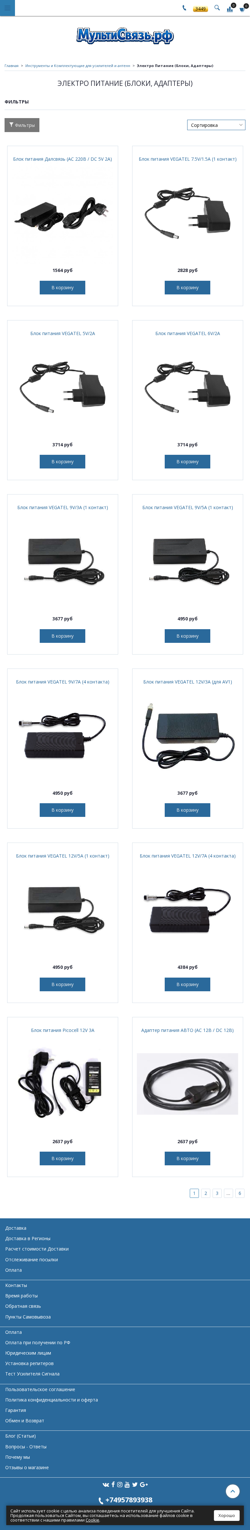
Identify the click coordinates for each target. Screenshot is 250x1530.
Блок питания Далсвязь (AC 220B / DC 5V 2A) (62, 159)
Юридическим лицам (28, 1353)
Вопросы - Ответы (26, 1446)
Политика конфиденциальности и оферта (51, 1400)
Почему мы (17, 1457)
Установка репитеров (29, 1363)
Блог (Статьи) (20, 1436)
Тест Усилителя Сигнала (32, 1374)
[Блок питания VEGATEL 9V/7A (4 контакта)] (62, 735)
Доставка (15, 1228)
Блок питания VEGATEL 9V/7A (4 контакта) (62, 682)
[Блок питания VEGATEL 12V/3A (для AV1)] (187, 735)
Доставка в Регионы (27, 1238)
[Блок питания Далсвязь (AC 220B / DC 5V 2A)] (62, 213)
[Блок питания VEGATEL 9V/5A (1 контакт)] (187, 561)
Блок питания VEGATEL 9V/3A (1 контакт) (62, 507)
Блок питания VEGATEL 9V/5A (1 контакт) (187, 507)
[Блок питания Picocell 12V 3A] (62, 1084)
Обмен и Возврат (24, 1420)
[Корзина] (242, 9)
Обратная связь (23, 1306)
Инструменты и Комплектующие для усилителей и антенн (77, 65)
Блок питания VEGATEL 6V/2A (187, 333)
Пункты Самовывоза (28, 1317)
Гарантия (15, 1410)
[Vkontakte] (106, 1484)
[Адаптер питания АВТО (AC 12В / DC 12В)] (187, 1084)
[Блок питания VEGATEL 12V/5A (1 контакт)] (62, 909)
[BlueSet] (125, 34)
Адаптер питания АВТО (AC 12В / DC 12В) (187, 1030)
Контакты (16, 1285)
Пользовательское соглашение (40, 1389)
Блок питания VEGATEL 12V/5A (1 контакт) (62, 856)
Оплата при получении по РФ (37, 1342)
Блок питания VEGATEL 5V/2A (62, 333)
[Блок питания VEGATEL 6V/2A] (187, 387)
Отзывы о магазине (27, 1467)
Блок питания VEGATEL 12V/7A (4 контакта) (188, 856)
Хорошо (226, 1515)
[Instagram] (119, 1484)
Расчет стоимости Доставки (37, 1249)
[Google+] (144, 1484)
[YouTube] (127, 1484)
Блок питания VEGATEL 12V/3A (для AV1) (187, 682)
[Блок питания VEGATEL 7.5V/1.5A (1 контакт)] (187, 213)
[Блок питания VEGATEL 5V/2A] (62, 387)
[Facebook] (113, 1484)
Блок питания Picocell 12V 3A (62, 1030)
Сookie (92, 1520)
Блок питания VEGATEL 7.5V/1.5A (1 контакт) (188, 159)
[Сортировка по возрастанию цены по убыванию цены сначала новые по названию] (216, 125)
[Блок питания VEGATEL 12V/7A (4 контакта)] (187, 909)
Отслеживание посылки (31, 1259)
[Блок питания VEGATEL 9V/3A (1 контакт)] (62, 561)
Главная (12, 65)
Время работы (21, 1296)
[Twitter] (135, 1484)
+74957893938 (128, 1499)
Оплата (13, 1270)
